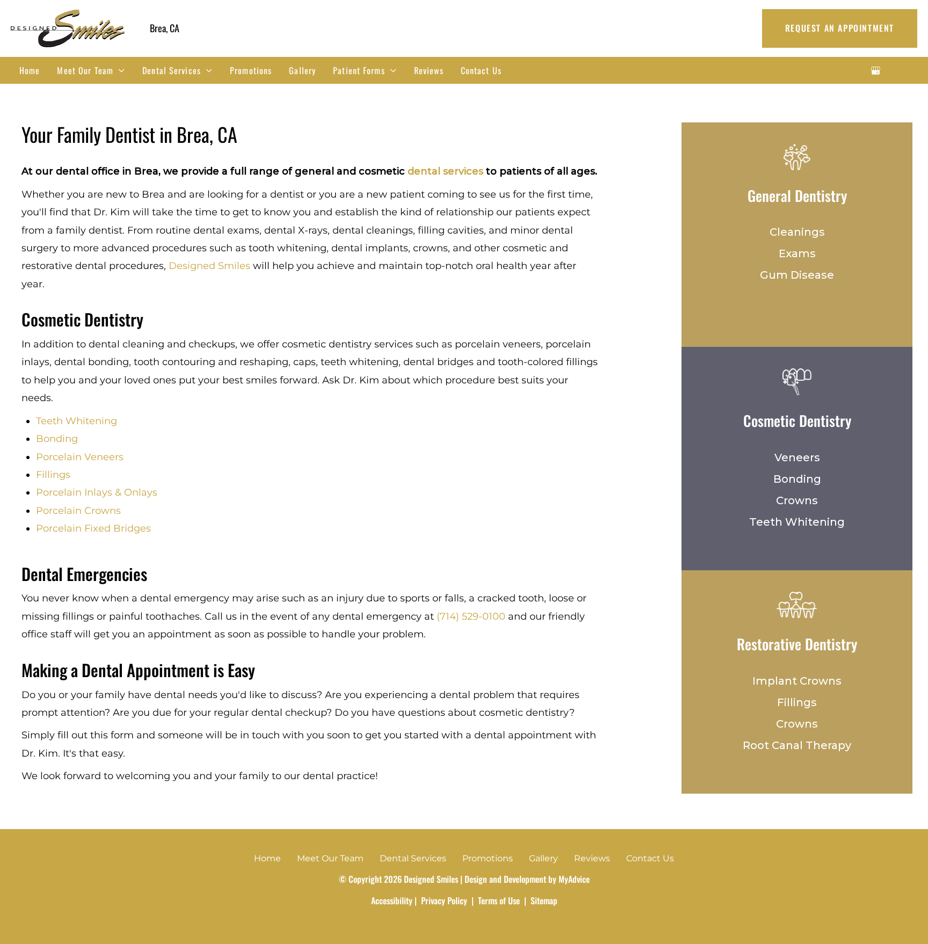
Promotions (251, 70)
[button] (839, 28)
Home (29, 70)
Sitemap (542, 900)
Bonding (57, 439)
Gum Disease (797, 274)
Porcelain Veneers (80, 457)
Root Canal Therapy (797, 745)
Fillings (53, 475)
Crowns (797, 500)
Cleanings (797, 232)
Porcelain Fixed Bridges (93, 528)
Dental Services (171, 70)
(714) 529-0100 (471, 616)
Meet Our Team (85, 70)
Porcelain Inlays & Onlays (96, 492)
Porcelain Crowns (78, 511)
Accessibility (391, 900)
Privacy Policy (444, 900)
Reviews (429, 70)
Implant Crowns (797, 680)
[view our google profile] (875, 70)
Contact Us (481, 70)
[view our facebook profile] (890, 70)
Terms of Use (499, 900)
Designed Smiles (209, 266)
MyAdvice (574, 879)
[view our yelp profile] (904, 70)
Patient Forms (359, 70)
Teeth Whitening (76, 421)
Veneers (797, 457)
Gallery (302, 70)
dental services (445, 171)
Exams (797, 253)
